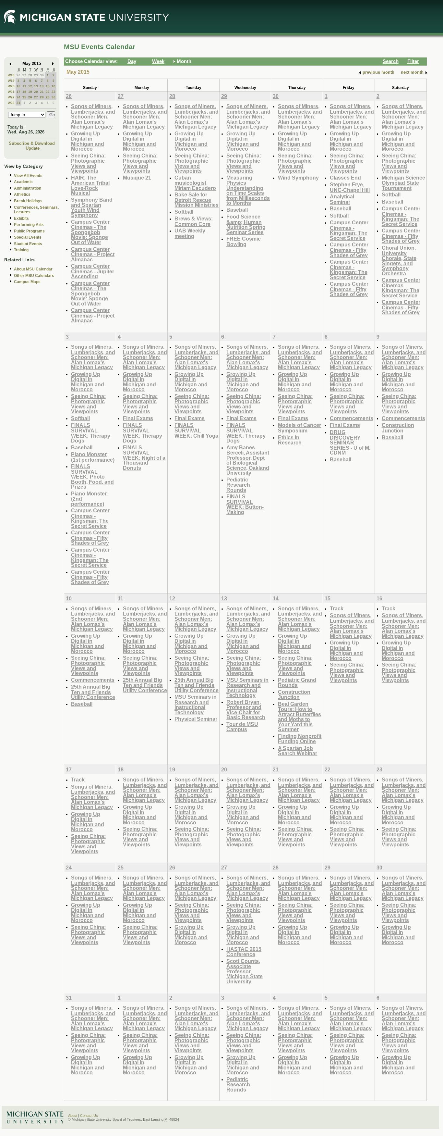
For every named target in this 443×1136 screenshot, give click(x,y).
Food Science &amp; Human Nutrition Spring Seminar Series (246, 224)
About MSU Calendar (33, 269)
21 (42, 92)
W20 (11, 86)
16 (53, 86)
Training (21, 250)
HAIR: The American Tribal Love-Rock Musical (90, 185)
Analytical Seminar (342, 199)
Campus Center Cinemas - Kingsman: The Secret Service (349, 230)
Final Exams (138, 418)
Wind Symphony (298, 178)
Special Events (28, 237)
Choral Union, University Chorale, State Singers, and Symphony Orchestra (399, 260)
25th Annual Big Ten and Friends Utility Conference (93, 692)
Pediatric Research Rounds (238, 485)
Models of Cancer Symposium (299, 427)
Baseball (237, 210)
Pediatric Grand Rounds (297, 682)
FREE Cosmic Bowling (243, 241)
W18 (11, 75)
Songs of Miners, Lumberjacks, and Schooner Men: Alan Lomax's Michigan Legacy (93, 116)
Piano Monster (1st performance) (92, 457)
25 (24, 97)
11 (24, 86)
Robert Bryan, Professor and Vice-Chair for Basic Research (245, 709)
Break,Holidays (28, 201)
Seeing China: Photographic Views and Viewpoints (88, 163)
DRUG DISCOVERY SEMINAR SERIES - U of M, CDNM (350, 442)
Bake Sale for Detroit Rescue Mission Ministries (196, 200)
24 (18, 97)
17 (18, 92)
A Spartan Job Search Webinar (297, 750)
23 (53, 92)
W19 (11, 80)
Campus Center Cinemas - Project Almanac (92, 254)
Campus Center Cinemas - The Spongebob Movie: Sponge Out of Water (90, 232)
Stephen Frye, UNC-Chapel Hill (350, 187)
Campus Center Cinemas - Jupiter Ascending (92, 271)
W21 (11, 92)
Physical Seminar (195, 719)
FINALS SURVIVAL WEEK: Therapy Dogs (90, 432)
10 (18, 86)
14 (42, 86)
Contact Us (89, 1115)
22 (48, 92)
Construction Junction (398, 427)
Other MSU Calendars (34, 275)
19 (30, 92)
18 (24, 92)
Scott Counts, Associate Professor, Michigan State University (244, 971)
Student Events (28, 244)
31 (18, 103)
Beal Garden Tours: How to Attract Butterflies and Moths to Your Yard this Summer (299, 716)
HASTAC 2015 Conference (243, 951)
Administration (27, 188)
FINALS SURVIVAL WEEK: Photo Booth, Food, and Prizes (92, 476)
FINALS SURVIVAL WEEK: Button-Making (245, 504)
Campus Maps (27, 282)
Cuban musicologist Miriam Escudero (195, 183)
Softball (183, 212)
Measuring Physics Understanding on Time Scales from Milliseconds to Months (248, 190)
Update (33, 148)
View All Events (28, 175)
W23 (11, 103)
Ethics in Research (290, 440)
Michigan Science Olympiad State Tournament (403, 183)
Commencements (351, 418)
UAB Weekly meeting (189, 233)
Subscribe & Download (32, 143)
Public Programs (29, 231)
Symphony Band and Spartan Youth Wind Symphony (92, 207)
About (72, 1115)
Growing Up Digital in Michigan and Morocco (87, 141)
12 (30, 86)
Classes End (345, 178)
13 (36, 86)
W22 (11, 97)
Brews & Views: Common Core (193, 221)
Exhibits (21, 218)
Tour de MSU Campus (242, 726)
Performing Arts (29, 224)
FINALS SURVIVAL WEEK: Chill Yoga (196, 430)
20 (36, 92)
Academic (23, 182)
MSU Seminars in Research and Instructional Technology (195, 704)
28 (30, 75)
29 (36, 75)
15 (48, 86)
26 (18, 75)
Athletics (22, 194)
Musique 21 (137, 178)
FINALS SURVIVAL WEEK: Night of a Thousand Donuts (144, 457)
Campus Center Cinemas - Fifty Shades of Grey (349, 250)
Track (336, 608)
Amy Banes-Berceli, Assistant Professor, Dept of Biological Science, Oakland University (247, 460)
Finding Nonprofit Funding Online (299, 738)
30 (42, 75)
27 (24, 75)
